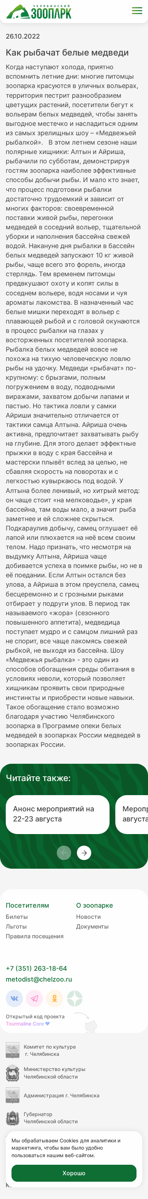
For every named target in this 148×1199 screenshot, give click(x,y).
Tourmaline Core (28, 1024)
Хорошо (74, 1173)
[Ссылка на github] (86, 1022)
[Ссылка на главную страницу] (39, 11)
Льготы (16, 926)
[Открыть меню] (137, 12)
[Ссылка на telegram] (34, 998)
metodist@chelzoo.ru (39, 979)
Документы (92, 926)
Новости (88, 916)
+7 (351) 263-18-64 (36, 968)
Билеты (17, 916)
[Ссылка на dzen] (74, 998)
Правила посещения (35, 936)
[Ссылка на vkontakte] (14, 998)
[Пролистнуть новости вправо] (84, 853)
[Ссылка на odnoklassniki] (54, 998)
